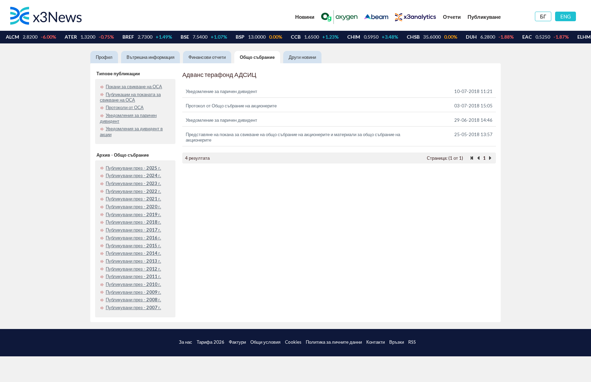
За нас (185, 342)
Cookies (293, 342)
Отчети (452, 17)
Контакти (375, 342)
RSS (412, 342)
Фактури (237, 342)
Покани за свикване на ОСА (134, 86)
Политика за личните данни (334, 342)
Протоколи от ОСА (125, 107)
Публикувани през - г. (133, 168)
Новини (304, 17)
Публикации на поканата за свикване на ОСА (130, 97)
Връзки (396, 342)
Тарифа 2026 (210, 342)
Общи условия (265, 342)
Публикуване (484, 17)
